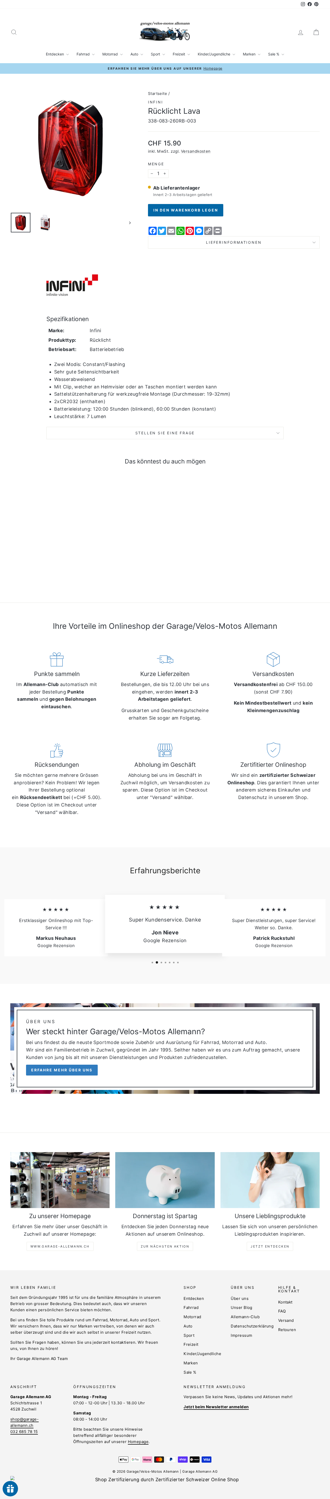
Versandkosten (196, 151)
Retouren (287, 1329)
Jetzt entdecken (270, 1246)
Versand (286, 1320)
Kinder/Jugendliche (214, 54)
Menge (156, 164)
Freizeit (179, 54)
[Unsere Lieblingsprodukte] (270, 1180)
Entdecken (55, 54)
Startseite (157, 93)
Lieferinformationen (233, 242)
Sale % (274, 54)
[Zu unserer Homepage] (60, 1180)
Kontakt (285, 1302)
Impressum (241, 1335)
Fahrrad (84, 54)
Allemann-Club (245, 1316)
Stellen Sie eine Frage (165, 433)
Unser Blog (241, 1307)
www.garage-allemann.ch (60, 1246)
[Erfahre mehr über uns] (165, 1048)
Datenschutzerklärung (252, 1326)
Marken (250, 54)
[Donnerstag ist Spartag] (164, 1180)
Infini (155, 102)
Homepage (138, 1441)
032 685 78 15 (24, 1431)
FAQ (282, 1311)
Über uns (240, 1298)
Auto (134, 54)
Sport (156, 54)
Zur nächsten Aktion (165, 1246)
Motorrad (110, 54)
